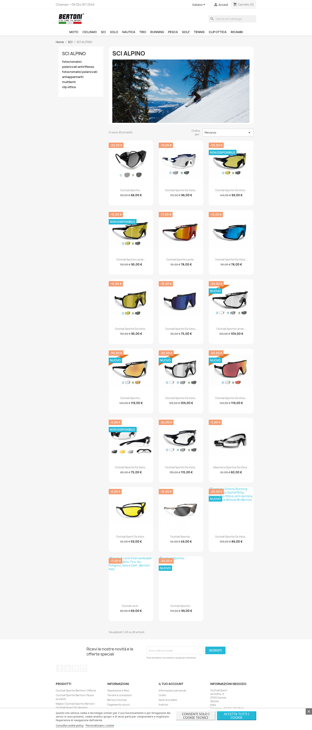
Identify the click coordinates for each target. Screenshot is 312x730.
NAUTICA (128, 32)
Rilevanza (228, 132)
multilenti (69, 82)
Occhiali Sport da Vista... (131, 536)
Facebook (59, 668)
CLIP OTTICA (218, 32)
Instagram (83, 668)
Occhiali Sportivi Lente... (131, 259)
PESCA (173, 32)
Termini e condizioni (119, 695)
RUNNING (157, 32)
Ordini (162, 695)
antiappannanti (72, 77)
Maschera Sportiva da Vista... (231, 467)
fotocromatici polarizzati (79, 72)
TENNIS (199, 32)
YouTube (75, 668)
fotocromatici (72, 62)
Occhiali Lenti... (131, 606)
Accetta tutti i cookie (236, 716)
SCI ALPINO (74, 53)
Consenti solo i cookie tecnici (195, 716)
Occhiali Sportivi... (131, 190)
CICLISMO (90, 32)
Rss (67, 668)
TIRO (142, 32)
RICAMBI (237, 32)
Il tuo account (171, 684)
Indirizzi (163, 704)
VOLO (114, 32)
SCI (103, 32)
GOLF (186, 32)
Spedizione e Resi (118, 690)
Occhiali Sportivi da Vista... (181, 190)
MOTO (73, 32)
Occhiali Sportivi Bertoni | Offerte (76, 690)
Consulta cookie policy (70, 725)
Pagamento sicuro (118, 704)
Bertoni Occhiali (117, 700)
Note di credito (168, 700)
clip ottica (69, 87)
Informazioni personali (172, 690)
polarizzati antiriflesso (78, 67)
